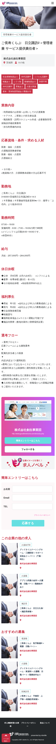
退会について (45, 723)
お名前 (7, 489)
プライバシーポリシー (42, 515)
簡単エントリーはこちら (28, 440)
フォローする (28, 449)
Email (6, 497)
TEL (6, 506)
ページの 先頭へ (6, 740)
